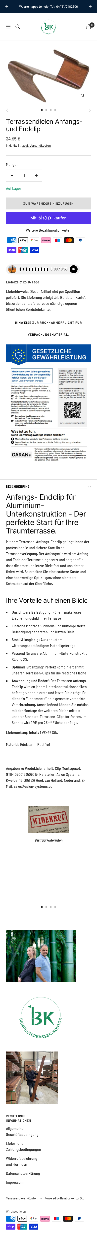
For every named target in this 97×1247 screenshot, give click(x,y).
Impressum (15, 1182)
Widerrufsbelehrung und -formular (21, 1161)
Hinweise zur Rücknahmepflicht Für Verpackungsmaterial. (48, 328)
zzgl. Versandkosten (36, 145)
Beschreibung (18, 486)
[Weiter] (89, 110)
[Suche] (17, 26)
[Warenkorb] (88, 26)
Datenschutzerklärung (23, 1173)
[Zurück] (8, 110)
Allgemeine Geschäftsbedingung (22, 1131)
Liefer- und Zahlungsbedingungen (23, 1146)
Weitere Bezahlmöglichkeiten (48, 230)
